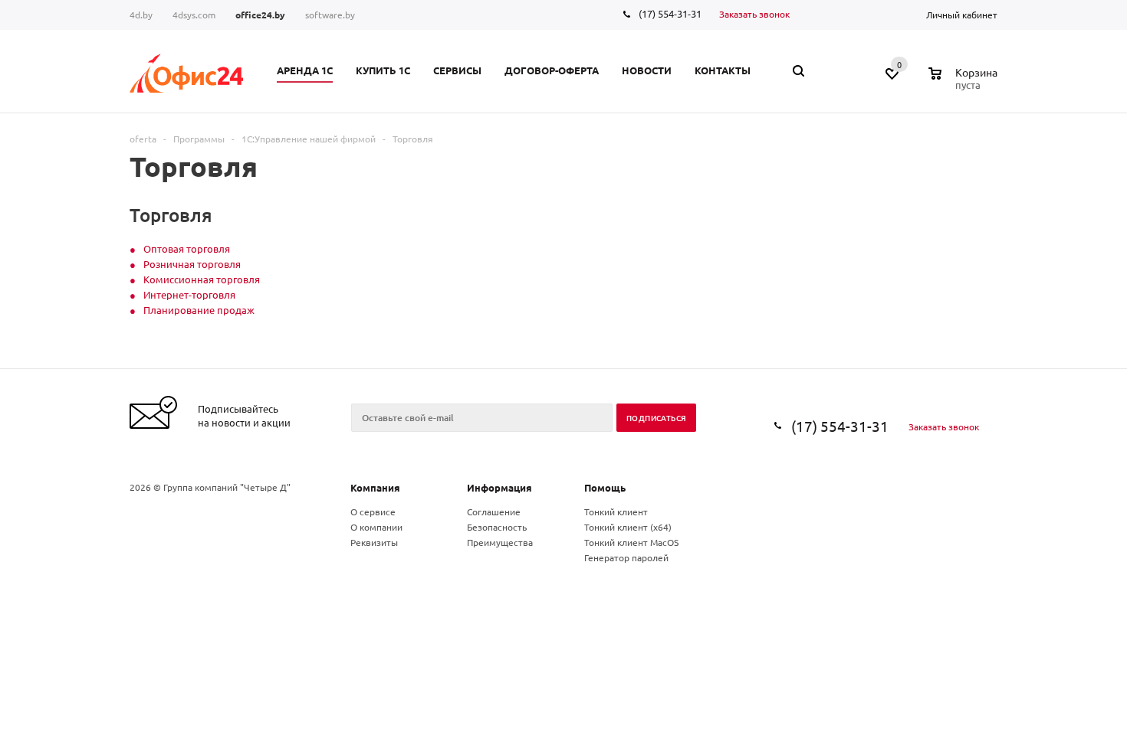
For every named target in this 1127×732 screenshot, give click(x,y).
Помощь (605, 487)
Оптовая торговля (186, 248)
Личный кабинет (961, 14)
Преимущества (500, 542)
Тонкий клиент (616, 511)
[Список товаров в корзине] (965, 82)
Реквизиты (374, 542)
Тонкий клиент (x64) (628, 527)
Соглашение (494, 511)
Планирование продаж (199, 309)
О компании (376, 527)
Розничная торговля (192, 263)
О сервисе (373, 511)
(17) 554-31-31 (670, 13)
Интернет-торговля (189, 294)
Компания (375, 487)
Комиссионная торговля (201, 279)
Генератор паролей (626, 557)
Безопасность (497, 527)
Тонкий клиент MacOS (631, 542)
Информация (499, 487)
